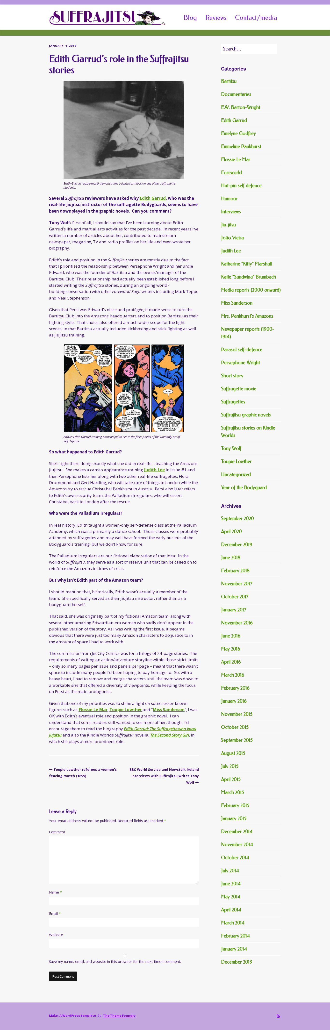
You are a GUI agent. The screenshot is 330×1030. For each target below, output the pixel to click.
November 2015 (236, 714)
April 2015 (231, 779)
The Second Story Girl (169, 735)
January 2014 (234, 949)
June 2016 (230, 636)
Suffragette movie (238, 389)
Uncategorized (236, 474)
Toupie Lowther (125, 709)
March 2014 (232, 923)
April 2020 (231, 531)
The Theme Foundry (119, 1015)
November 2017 (236, 584)
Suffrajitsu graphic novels (246, 415)
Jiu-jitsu (228, 225)
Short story (232, 376)
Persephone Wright (240, 362)
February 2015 (235, 805)
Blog (190, 17)
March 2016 (232, 675)
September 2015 (237, 740)
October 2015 (235, 727)
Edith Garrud (153, 198)
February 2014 (235, 936)
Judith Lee (154, 469)
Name (55, 892)
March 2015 (232, 792)
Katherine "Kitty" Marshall (246, 264)
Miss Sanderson (169, 709)
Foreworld (231, 172)
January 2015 (233, 818)
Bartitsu (229, 81)
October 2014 (235, 857)
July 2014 (230, 870)
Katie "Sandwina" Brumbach (248, 277)
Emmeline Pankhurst (241, 146)
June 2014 (231, 884)
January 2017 (233, 610)
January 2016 (234, 701)
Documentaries (236, 94)
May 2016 (230, 649)
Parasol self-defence (241, 349)
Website (56, 934)
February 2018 (235, 570)
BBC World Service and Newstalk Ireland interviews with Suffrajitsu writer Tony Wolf (164, 776)
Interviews (231, 212)
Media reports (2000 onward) (251, 290)
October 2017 (234, 597)
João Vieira (232, 238)
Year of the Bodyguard (244, 487)
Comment (57, 831)
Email (55, 913)
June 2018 (230, 557)
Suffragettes (233, 402)
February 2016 (235, 688)
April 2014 (231, 910)
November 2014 (237, 844)
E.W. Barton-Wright (240, 107)
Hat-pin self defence (241, 185)
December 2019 (236, 544)
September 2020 (237, 518)
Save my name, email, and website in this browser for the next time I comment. (115, 961)
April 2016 (231, 662)
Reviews (216, 17)
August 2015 (233, 753)
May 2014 (230, 897)
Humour (229, 198)
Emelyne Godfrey (238, 133)
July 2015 (229, 766)
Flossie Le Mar (93, 709)
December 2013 (236, 962)
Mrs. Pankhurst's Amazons (247, 316)
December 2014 (236, 831)
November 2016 (237, 623)
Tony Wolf (231, 448)
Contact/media (256, 17)
